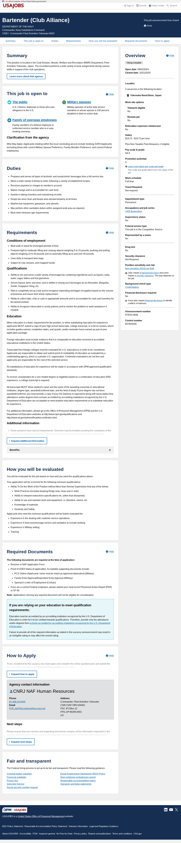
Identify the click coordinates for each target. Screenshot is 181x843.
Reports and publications (99, 833)
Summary (11, 40)
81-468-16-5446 (17, 702)
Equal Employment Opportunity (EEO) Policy (82, 774)
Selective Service (15, 784)
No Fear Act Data (64, 833)
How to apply (162, 40)
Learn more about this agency (26, 76)
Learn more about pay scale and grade (145, 166)
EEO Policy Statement (12, 826)
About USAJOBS (10, 833)
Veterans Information (78, 826)
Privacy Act (12, 780)
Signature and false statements (75, 784)
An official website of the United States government (26, 1)
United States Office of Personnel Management (41, 816)
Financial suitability (16, 777)
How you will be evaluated (103, 40)
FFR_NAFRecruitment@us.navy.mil (27, 708)
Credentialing (132, 287)
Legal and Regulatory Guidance (103, 826)
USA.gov (137, 833)
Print (149, 25)
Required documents (136, 40)
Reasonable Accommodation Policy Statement (45, 826)
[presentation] (150, 95)
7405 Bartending (133, 211)
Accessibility (25, 833)
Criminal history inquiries (19, 774)
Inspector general (47, 833)
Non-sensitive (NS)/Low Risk (139, 268)
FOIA (35, 833)
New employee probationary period (78, 777)
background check (150, 273)
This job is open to (34, 40)
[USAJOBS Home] (14, 6)
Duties (54, 40)
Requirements (73, 40)
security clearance (145, 275)
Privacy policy (80, 833)
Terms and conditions (122, 833)
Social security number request (22, 787)
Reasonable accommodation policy (78, 780)
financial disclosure (154, 300)
